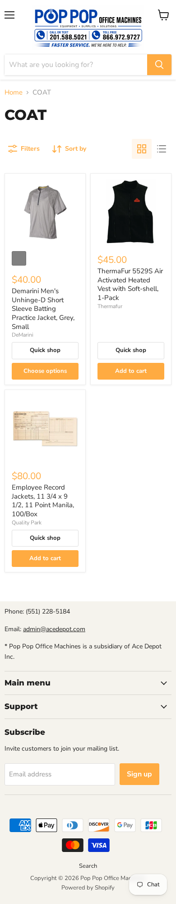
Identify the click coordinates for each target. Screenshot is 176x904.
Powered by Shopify (88, 888)
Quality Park (27, 522)
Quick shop (45, 350)
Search (88, 866)
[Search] (159, 64)
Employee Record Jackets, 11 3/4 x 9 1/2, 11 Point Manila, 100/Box (43, 501)
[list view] (161, 149)
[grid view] (142, 149)
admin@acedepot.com (54, 629)
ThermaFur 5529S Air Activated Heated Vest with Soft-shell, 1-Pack (130, 284)
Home (14, 92)
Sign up (139, 774)
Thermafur (109, 306)
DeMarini (22, 334)
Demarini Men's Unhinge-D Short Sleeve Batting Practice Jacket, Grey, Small (43, 308)
